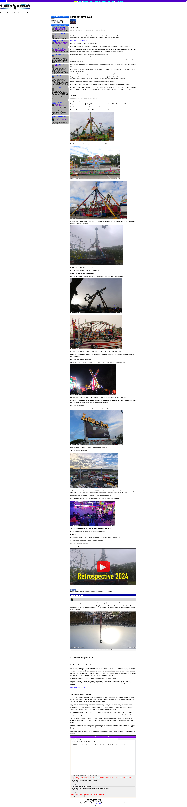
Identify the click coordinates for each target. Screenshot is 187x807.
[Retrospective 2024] (73, 590)
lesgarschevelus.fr (108, 805)
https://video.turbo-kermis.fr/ (77, 687)
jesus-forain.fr (92, 805)
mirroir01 (91, 803)
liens (112, 1)
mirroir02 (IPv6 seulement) (100, 803)
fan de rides (80, 20)
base (96, 1)
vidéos (91, 1)
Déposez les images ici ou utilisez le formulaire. (84, 780)
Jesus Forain (76, 598)
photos (85, 1)
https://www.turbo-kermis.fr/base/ (78, 40)
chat (108, 1)
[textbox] (103, 760)
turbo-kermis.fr (99, 805)
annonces (102, 1)
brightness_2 (186, 1)
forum (80, 1)
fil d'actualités (119, 1)
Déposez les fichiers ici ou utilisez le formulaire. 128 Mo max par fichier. (90, 788)
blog (75, 1)
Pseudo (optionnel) (76, 739)
